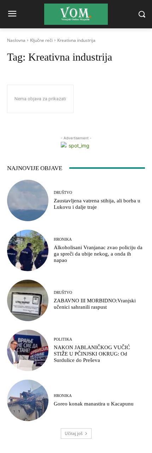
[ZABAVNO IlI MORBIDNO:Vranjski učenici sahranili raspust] (27, 300)
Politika (63, 339)
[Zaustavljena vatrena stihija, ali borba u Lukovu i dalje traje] (27, 200)
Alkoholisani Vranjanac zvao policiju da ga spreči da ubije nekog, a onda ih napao (98, 254)
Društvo (63, 193)
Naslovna (16, 40)
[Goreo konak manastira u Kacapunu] (27, 400)
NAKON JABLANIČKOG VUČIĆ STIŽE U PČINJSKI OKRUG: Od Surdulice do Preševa (92, 354)
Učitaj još (74, 433)
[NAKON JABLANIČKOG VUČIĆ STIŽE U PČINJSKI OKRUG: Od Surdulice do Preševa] (27, 350)
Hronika (63, 239)
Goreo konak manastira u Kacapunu (94, 404)
